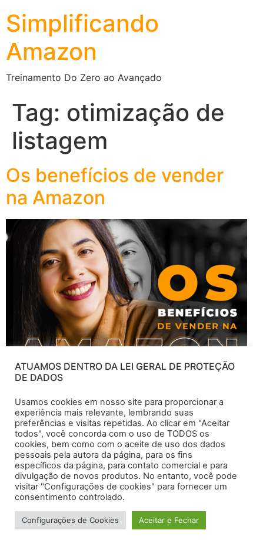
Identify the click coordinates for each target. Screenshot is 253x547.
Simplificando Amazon (82, 37)
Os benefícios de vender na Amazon (115, 186)
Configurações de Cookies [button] (70, 520)
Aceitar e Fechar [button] (169, 520)
